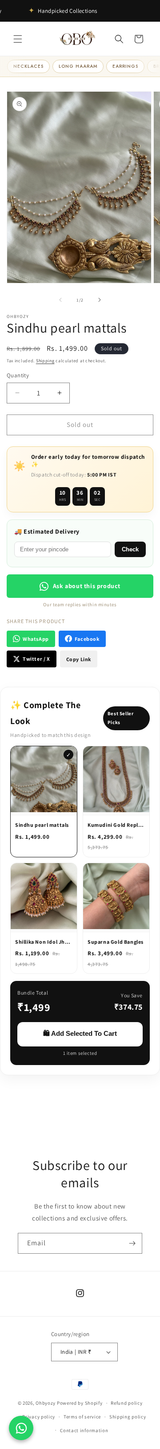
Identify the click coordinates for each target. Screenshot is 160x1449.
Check (130, 549)
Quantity (18, 375)
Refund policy (126, 1403)
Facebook (87, 638)
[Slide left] (60, 300)
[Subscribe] (132, 1243)
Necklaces (28, 66)
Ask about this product (86, 586)
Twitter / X (36, 658)
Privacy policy (38, 1417)
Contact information (84, 1430)
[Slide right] (99, 300)
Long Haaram (78, 66)
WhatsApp (36, 638)
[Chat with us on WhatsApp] (21, 1428)
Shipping (45, 361)
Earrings (125, 66)
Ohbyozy (46, 1403)
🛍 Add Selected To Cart (80, 1033)
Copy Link (78, 659)
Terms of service (82, 1417)
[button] (18, 39)
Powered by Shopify (80, 1403)
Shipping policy (127, 1417)
